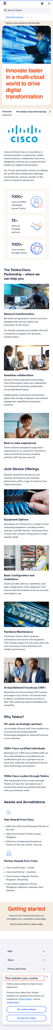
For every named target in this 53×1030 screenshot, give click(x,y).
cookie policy (13, 1002)
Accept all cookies (26, 1018)
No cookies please (26, 1009)
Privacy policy (25, 999)
